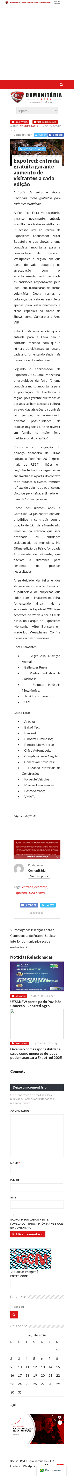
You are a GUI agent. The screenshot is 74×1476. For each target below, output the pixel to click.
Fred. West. (21, 121)
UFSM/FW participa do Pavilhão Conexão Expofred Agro (35, 1003)
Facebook (57, 134)
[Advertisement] (37, 43)
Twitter (42, 134)
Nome (15, 1163)
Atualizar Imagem (23, 1272)
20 (43, 1375)
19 (35, 1375)
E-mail (15, 1180)
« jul (13, 1405)
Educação (20, 996)
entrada (27, 887)
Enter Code (19, 1276)
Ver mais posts (39, 876)
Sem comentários (33, 149)
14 (50, 1367)
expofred (40, 887)
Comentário (20, 1111)
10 (20, 1367)
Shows (40, 893)
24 (20, 1384)
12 (35, 1367)
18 (27, 1375)
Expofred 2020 (24, 893)
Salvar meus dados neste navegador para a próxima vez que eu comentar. (36, 1223)
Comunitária (29, 126)
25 (27, 1384)
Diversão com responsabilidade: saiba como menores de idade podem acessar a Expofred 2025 (36, 1053)
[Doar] (37, 3)
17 (20, 1375)
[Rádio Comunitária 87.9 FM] (37, 101)
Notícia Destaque (46, 121)
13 (43, 1367)
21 (50, 1375)
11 (27, 1367)
